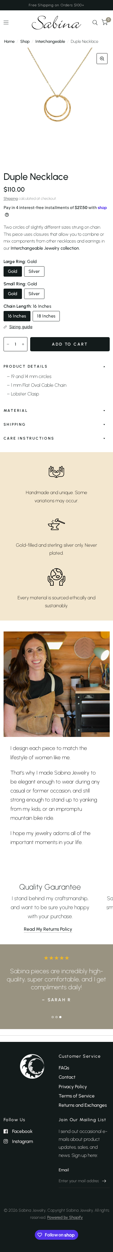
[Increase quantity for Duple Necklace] (23, 344)
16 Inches (17, 316)
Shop (25, 41)
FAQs (64, 1067)
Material (16, 410)
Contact (67, 1077)
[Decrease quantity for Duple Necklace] (8, 344)
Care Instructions (29, 438)
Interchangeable (50, 41)
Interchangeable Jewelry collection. (45, 248)
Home (9, 41)
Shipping (11, 198)
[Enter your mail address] (104, 1181)
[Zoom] (102, 58)
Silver (34, 271)
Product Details (26, 366)
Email (64, 1170)
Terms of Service (77, 1096)
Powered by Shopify (65, 1217)
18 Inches (46, 316)
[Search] (95, 22)
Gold (13, 271)
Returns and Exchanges (83, 1105)
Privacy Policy (73, 1086)
